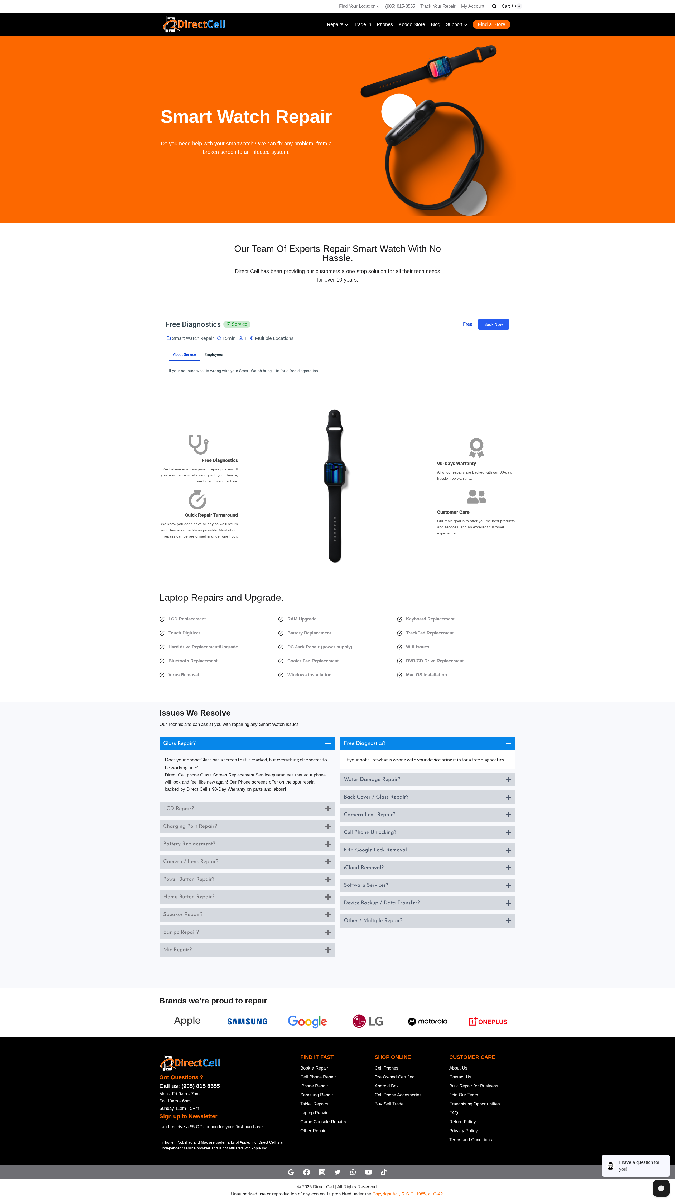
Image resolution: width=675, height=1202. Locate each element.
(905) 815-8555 (400, 6)
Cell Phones (386, 1068)
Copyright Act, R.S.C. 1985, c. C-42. (408, 1193)
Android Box (387, 1085)
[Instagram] (322, 1172)
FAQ (453, 1112)
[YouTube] (368, 1172)
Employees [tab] (214, 354)
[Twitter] (337, 1172)
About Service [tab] (184, 354)
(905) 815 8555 (200, 1086)
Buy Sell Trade (389, 1103)
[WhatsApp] (353, 1172)
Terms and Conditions (470, 1139)
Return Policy (462, 1121)
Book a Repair (314, 1068)
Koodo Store (412, 24)
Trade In (362, 24)
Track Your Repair (438, 6)
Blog (435, 24)
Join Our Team (463, 1094)
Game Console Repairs (323, 1121)
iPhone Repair (314, 1085)
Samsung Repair (316, 1094)
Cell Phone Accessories (398, 1094)
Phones (385, 24)
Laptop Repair (314, 1112)
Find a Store (491, 24)
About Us (458, 1068)
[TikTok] (383, 1172)
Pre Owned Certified (394, 1077)
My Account (472, 6)
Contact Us (460, 1077)
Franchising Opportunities (474, 1103)
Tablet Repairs (314, 1103)
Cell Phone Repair (318, 1077)
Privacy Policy (463, 1130)
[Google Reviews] (291, 1172)
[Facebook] (306, 1172)
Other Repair (313, 1130)
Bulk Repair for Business (473, 1085)
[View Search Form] (494, 6)
